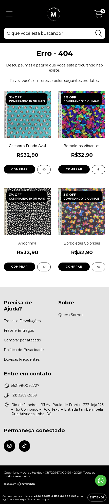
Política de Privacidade (24, 349)
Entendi (97, 497)
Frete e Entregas (19, 330)
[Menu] (9, 14)
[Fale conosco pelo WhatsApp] (100, 480)
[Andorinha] (44, 267)
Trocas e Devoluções (22, 321)
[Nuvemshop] (19, 484)
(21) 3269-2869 (24, 395)
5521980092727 (25, 385)
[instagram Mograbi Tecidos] (9, 446)
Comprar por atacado (22, 340)
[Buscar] (99, 33)
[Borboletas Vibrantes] (98, 169)
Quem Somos (70, 314)
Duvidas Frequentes (22, 359)
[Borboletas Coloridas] (98, 267)
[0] (98, 15)
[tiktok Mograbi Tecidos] (24, 446)
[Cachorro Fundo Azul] (44, 169)
